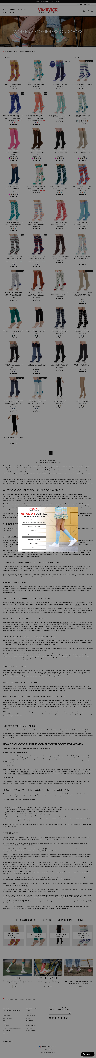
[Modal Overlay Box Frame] (48, 529)
